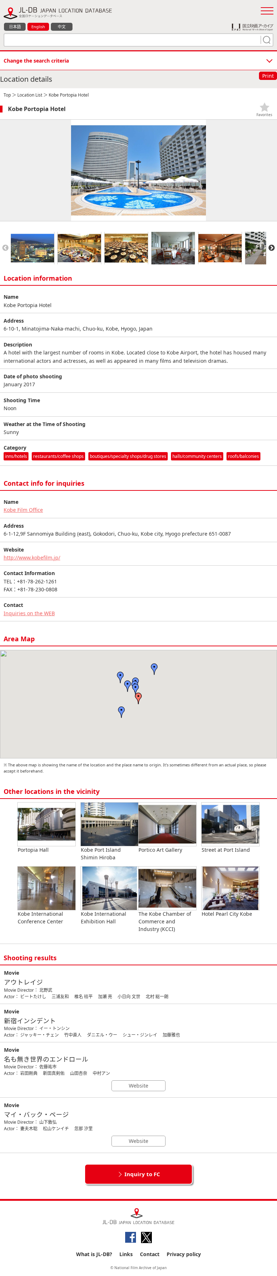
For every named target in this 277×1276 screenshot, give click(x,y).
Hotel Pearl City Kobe (227, 913)
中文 (62, 26)
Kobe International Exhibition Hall (103, 917)
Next (271, 248)
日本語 (15, 26)
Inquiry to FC (142, 1174)
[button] (138, 698)
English (38, 26)
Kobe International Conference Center (40, 917)
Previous (5, 248)
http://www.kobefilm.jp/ (32, 557)
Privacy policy (184, 1254)
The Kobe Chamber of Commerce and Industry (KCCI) (164, 921)
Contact (149, 1254)
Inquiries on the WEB (29, 613)
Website (138, 1085)
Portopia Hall (33, 849)
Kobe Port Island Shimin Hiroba (101, 853)
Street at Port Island (226, 849)
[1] (266, 40)
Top (7, 95)
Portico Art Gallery (160, 849)
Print (268, 75)
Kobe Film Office (23, 509)
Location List (29, 95)
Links (126, 1254)
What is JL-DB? (94, 1254)
